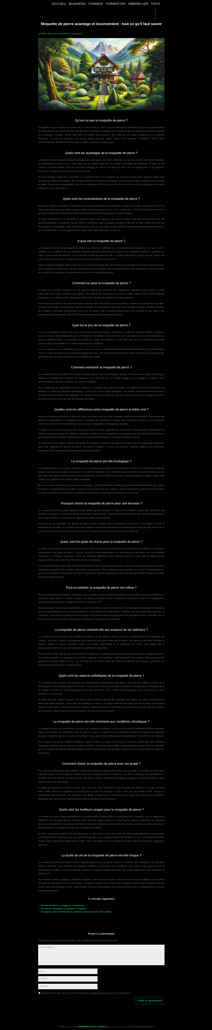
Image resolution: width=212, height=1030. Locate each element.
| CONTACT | (102, 1027)
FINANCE (96, 3)
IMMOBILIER (138, 3)
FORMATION (116, 3)
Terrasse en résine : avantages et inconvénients (62, 905)
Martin (43, 34)
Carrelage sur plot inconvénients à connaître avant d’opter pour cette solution (75, 912)
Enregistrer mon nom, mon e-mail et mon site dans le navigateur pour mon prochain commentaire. (86, 993)
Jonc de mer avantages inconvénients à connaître (63, 908)
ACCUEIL (59, 3)
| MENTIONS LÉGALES (87, 1027)
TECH (155, 3)
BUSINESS (77, 3)
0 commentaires (77, 34)
